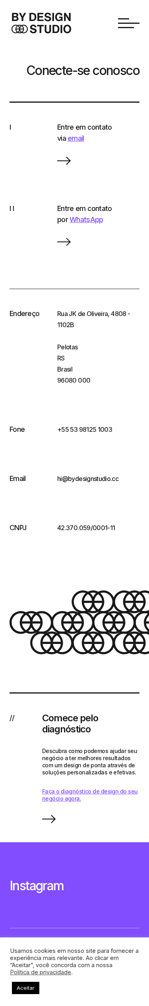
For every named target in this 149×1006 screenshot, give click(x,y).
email (76, 138)
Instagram (37, 886)
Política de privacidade (40, 972)
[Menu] (128, 23)
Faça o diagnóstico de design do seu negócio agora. (89, 795)
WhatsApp (86, 219)
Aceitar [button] (26, 988)
